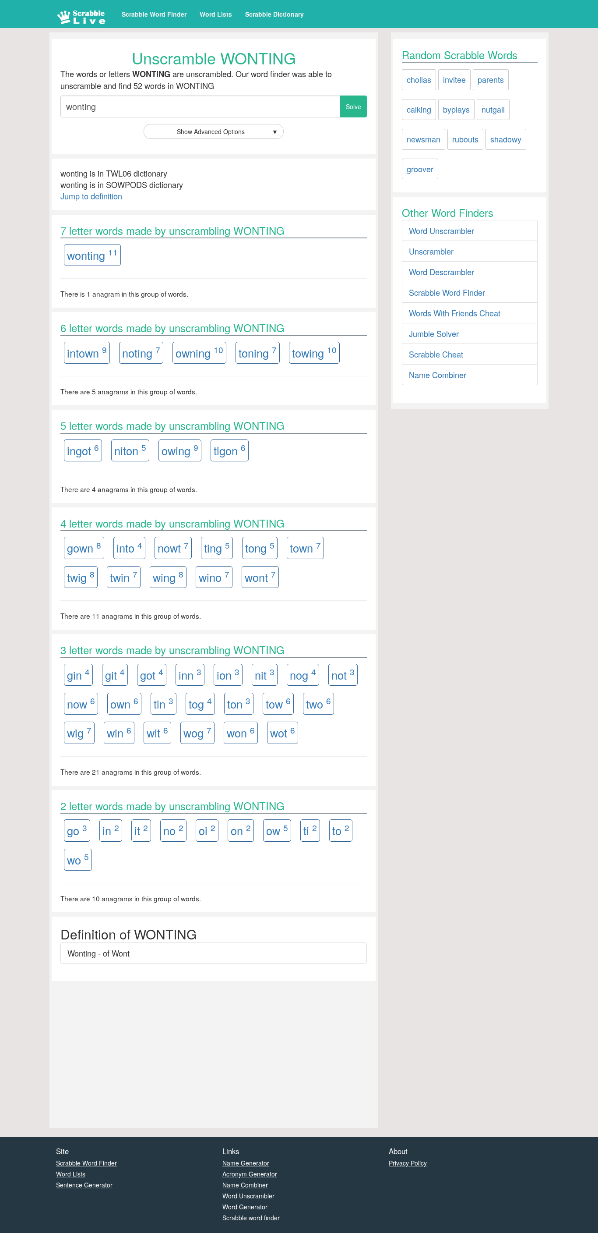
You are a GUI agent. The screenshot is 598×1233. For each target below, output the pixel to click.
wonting (92, 254)
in (110, 830)
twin (123, 576)
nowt (173, 547)
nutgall (493, 109)
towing (314, 352)
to (340, 830)
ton (238, 703)
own (124, 703)
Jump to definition (91, 196)
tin (163, 703)
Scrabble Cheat (436, 354)
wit (157, 732)
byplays (456, 109)
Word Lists (216, 14)
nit (264, 674)
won (241, 732)
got (151, 674)
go (77, 830)
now (81, 703)
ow (277, 830)
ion (228, 674)
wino (214, 576)
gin (78, 674)
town (305, 547)
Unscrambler (431, 251)
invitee (454, 79)
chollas (419, 79)
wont (260, 576)
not (343, 674)
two (318, 703)
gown (84, 547)
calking (419, 109)
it (141, 830)
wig (79, 732)
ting (217, 547)
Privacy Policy (408, 1163)
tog (200, 703)
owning (199, 352)
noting (141, 352)
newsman (423, 139)
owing (180, 449)
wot (282, 732)
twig (81, 576)
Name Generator (245, 1163)
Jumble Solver (434, 333)
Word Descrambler (441, 271)
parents (491, 79)
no (173, 830)
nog (303, 674)
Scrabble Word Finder (154, 14)
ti (310, 830)
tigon (230, 449)
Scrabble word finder (251, 1217)
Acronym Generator (249, 1173)
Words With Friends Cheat (454, 313)
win (119, 732)
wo (78, 859)
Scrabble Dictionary (274, 14)
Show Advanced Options (227, 131)
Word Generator (244, 1206)
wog (197, 732)
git (115, 674)
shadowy (505, 139)
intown (87, 352)
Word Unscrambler (441, 230)
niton (130, 449)
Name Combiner (437, 374)
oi (207, 830)
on (241, 830)
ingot (83, 449)
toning (258, 352)
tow (278, 703)
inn (190, 674)
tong (259, 547)
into (129, 547)
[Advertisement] (214, 1046)
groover (420, 168)
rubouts (465, 139)
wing (168, 576)
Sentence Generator (84, 1184)
